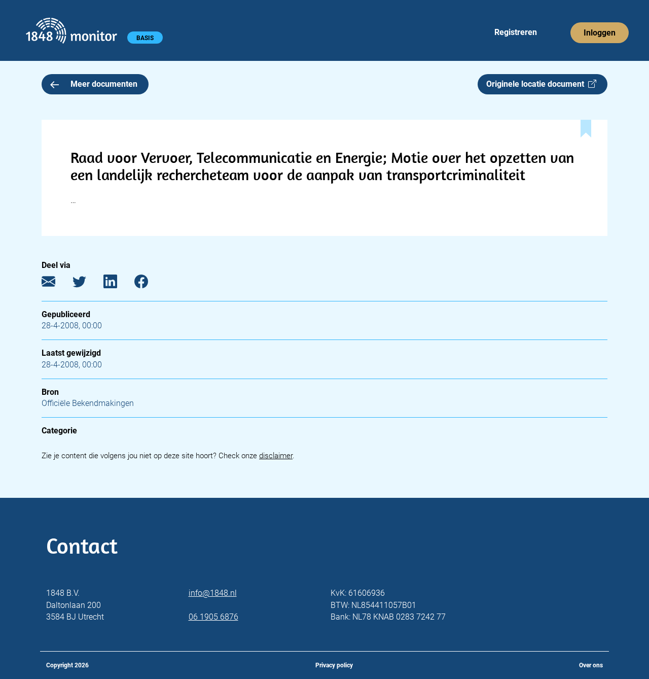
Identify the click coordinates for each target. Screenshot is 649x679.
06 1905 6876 (213, 617)
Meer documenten (103, 84)
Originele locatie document (537, 84)
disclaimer (276, 455)
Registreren (515, 32)
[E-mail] (56, 284)
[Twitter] (87, 284)
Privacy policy (334, 665)
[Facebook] (148, 284)
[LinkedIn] (117, 284)
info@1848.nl (213, 593)
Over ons (591, 665)
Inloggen (600, 33)
